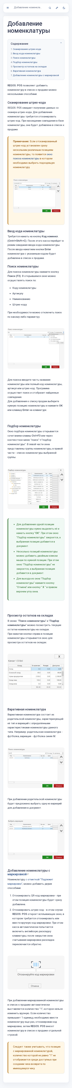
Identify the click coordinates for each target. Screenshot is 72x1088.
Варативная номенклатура (27, 71)
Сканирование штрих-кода (27, 49)
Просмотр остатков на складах (30, 66)
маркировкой (17, 874)
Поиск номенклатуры (24, 58)
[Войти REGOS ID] (56, 7)
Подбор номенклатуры (25, 62)
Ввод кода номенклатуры (26, 53)
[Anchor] (48, 102)
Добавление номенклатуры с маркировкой (36, 75)
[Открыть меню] (7, 7)
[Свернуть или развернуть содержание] (60, 42)
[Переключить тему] (63, 7)
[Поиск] (49, 7)
